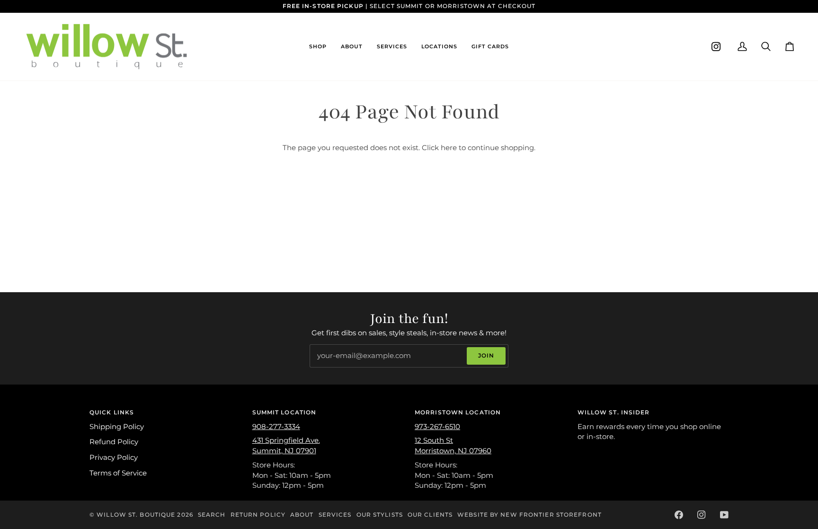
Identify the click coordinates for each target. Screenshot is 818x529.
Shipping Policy (116, 426)
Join (486, 355)
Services (335, 514)
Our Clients (430, 514)
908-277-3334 (276, 426)
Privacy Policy (113, 457)
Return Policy (258, 514)
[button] (318, 47)
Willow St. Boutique (136, 514)
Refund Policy (113, 442)
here (449, 147)
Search (212, 514)
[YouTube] (724, 515)
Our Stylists (379, 514)
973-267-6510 (437, 426)
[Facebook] (679, 515)
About (302, 514)
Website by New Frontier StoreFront (529, 514)
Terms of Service (118, 473)
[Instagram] (716, 47)
